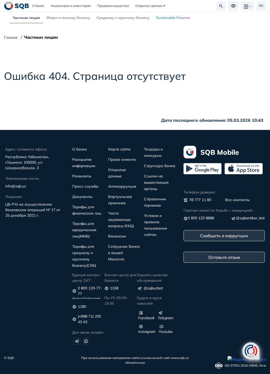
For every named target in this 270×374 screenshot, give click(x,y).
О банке (39, 6)
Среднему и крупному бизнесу (123, 18)
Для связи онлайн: (88, 332)
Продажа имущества (113, 6)
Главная (10, 37)
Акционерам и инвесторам (71, 6)
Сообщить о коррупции (224, 235)
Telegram (165, 317)
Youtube (166, 331)
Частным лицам (26, 18)
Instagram (146, 331)
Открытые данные (150, 6)
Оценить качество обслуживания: (152, 278)
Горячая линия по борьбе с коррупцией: (218, 210)
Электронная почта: (22, 178)
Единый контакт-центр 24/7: (86, 278)
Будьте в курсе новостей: (149, 300)
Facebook (146, 317)
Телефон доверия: (200, 192)
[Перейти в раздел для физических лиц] (16, 5)
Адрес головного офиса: (26, 149)
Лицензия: (14, 197)
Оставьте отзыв (224, 257)
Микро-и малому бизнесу (68, 18)
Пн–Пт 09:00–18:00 (116, 300)
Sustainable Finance (173, 18)
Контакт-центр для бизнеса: (120, 278)
